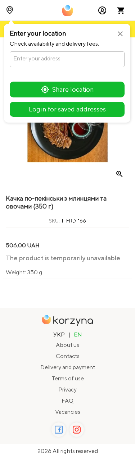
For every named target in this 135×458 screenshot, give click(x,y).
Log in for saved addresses (67, 109)
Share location (73, 89)
